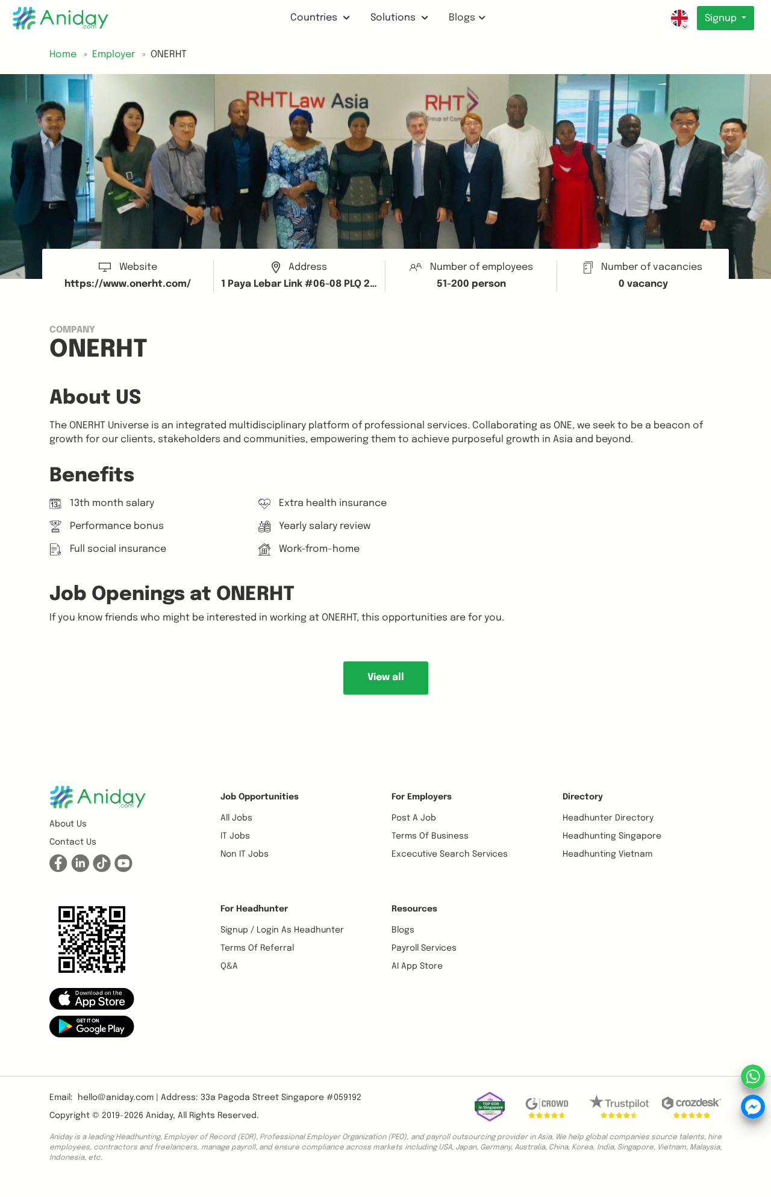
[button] (91, 999)
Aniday (159, 1115)
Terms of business (430, 836)
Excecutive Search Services (450, 854)
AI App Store (417, 966)
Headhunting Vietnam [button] (607, 854)
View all (385, 677)
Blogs (462, 18)
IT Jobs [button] (235, 836)
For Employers (422, 797)
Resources (414, 909)
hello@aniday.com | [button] (118, 1097)
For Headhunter (254, 909)
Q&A (229, 966)
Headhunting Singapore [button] (612, 836)
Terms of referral (257, 948)
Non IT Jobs (244, 854)
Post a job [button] (414, 818)
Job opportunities (259, 797)
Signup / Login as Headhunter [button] (282, 930)
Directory (583, 797)
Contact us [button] (72, 842)
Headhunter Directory (608, 818)
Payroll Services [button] (424, 948)
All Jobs (236, 818)
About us (68, 824)
